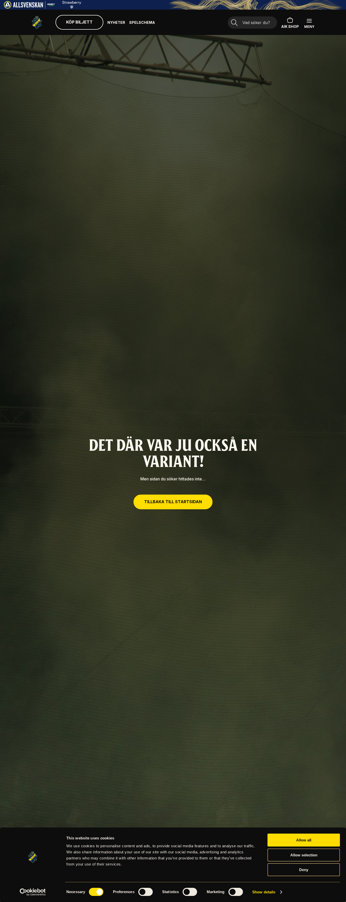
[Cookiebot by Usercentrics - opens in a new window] (33, 892)
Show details (263, 892)
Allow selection (303, 855)
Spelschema (142, 22)
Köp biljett (79, 22)
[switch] (145, 892)
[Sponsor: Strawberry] (71, 7)
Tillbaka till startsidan (173, 501)
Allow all (303, 840)
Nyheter (116, 22)
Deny (303, 870)
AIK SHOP (290, 26)
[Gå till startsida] (36, 22)
